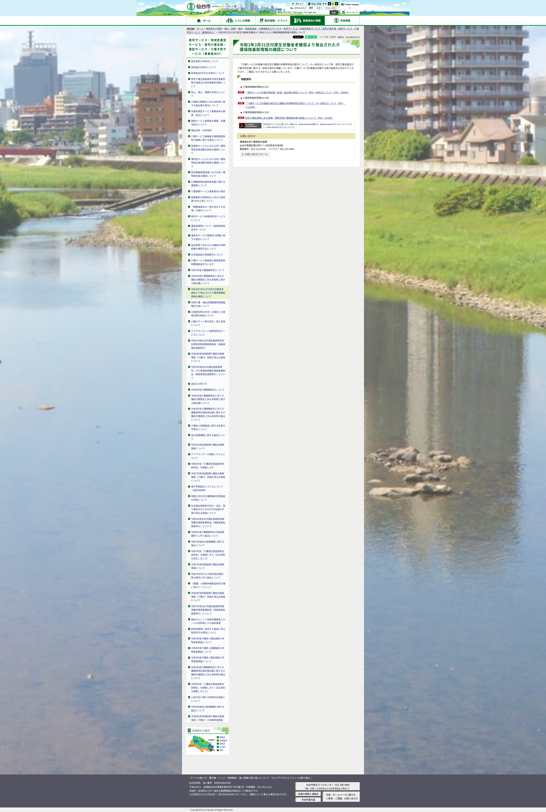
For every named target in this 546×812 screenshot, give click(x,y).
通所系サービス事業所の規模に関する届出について (208, 237)
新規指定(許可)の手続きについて (207, 73)
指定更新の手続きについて (204, 61)
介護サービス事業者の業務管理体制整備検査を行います (208, 262)
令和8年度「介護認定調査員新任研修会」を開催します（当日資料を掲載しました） (208, 687)
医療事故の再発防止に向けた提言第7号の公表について (208, 199)
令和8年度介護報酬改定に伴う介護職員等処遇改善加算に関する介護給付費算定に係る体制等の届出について (208, 672)
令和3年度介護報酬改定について (207, 270)
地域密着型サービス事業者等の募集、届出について (208, 113)
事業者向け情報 (214, 28)
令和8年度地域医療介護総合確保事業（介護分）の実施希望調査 (207, 718)
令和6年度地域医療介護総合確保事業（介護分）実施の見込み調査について (208, 357)
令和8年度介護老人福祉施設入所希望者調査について (207, 659)
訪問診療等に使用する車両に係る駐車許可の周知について (208, 630)
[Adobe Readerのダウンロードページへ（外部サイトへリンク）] (250, 124)
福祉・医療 (230, 28)
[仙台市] (212, 7)
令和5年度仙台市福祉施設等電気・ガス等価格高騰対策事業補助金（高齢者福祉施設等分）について (208, 372)
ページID (298, 12)
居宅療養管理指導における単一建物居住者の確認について (208, 174)
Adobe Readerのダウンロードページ (280, 127)
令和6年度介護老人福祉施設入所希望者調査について (207, 640)
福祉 (240, 28)
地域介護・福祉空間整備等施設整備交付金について (208, 304)
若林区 (222, 743)
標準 (324, 3)
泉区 (221, 750)
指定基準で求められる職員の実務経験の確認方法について (208, 246)
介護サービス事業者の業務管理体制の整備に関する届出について (208, 138)
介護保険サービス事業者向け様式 (208, 191)
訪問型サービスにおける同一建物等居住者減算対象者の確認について (208, 149)
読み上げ (300, 3)
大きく (319, 8)
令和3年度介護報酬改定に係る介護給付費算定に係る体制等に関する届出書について (208, 279)
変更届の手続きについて (203, 67)
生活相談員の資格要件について (207, 254)
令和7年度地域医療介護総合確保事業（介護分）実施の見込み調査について (208, 477)
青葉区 (222, 737)
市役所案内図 (308, 799)
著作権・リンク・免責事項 (222, 777)
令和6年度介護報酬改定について (207, 389)
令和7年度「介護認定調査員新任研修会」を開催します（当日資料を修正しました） (208, 554)
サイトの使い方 (198, 777)
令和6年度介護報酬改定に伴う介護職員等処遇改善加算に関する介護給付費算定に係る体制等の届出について (208, 414)
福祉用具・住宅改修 (201, 130)
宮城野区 (223, 740)
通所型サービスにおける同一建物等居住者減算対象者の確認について (208, 162)
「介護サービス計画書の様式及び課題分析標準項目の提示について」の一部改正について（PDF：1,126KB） (295, 105)
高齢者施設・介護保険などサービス (263, 28)
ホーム (200, 28)
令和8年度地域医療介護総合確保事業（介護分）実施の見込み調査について (208, 596)
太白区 (222, 746)
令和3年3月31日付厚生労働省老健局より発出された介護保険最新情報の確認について (208, 292)
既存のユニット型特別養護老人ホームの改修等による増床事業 (208, 621)
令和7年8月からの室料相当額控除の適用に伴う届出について (207, 575)
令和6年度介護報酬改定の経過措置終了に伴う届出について (207, 533)
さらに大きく (331, 8)
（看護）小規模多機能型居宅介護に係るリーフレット (208, 585)
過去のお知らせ (199, 383)
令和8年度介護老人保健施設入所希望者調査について (207, 649)
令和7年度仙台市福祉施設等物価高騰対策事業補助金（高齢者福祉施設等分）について (208, 609)
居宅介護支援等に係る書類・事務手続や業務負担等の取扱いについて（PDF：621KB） (289, 118)
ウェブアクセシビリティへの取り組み (290, 777)
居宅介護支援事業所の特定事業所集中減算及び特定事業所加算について (208, 82)
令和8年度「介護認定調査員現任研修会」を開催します (207, 465)
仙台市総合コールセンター (320, 784)
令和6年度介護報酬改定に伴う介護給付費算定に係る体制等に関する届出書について (208, 399)
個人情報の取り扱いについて (254, 777)
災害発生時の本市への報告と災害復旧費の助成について (208, 313)
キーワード (285, 12)
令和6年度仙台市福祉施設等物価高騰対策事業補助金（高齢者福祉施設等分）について (208, 522)
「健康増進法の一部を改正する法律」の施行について (208, 208)
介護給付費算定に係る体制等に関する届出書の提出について (208, 103)
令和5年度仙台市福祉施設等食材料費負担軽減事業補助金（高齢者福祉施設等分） (208, 344)
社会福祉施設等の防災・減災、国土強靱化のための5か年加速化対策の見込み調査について (208, 509)
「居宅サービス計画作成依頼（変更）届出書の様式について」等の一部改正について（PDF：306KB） (297, 92)
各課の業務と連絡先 (308, 794)
